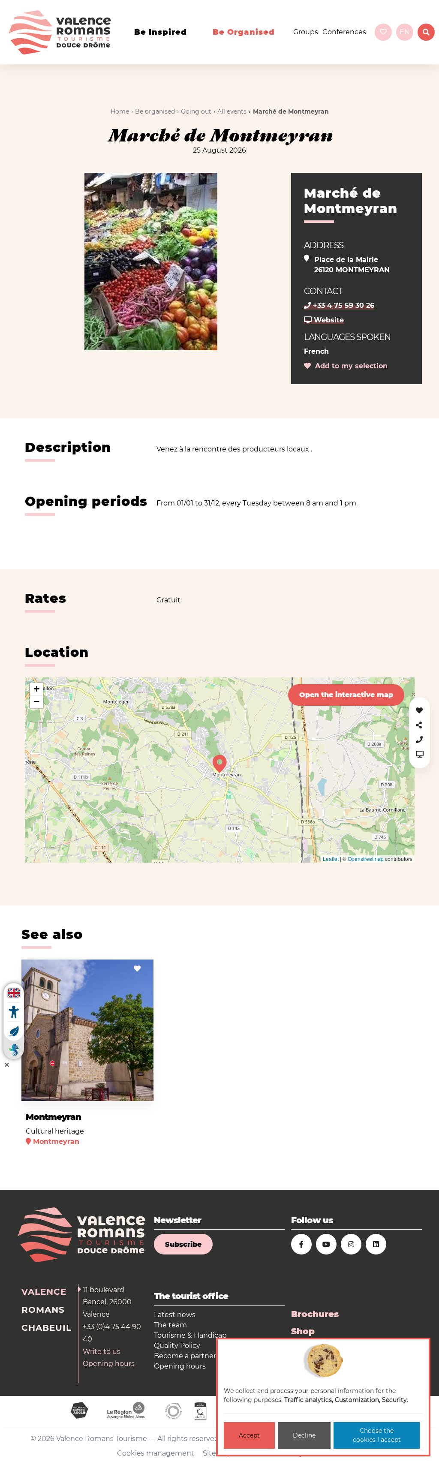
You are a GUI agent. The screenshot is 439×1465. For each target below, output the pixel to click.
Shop (303, 1331)
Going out (196, 111)
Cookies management (155, 1453)
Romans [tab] (43, 1310)
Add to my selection (349, 366)
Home (120, 111)
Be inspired (160, 32)
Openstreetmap (366, 858)
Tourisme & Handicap (190, 1335)
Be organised (244, 32)
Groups (305, 32)
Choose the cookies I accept (377, 1435)
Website (328, 320)
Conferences (344, 32)
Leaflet (331, 858)
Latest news (174, 1315)
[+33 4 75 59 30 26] (419, 740)
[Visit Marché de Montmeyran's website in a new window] (420, 754)
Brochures (315, 1314)
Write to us (101, 1352)
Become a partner (185, 1356)
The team (170, 1325)
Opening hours (109, 1364)
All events (232, 111)
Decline (304, 1435)
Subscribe (183, 1244)
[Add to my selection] (137, 969)
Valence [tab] (43, 1292)
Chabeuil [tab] (46, 1328)
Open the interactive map (346, 695)
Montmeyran (53, 1117)
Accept (249, 1435)
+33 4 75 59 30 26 (342, 305)
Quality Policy (177, 1346)
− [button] (36, 701)
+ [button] (36, 688)
